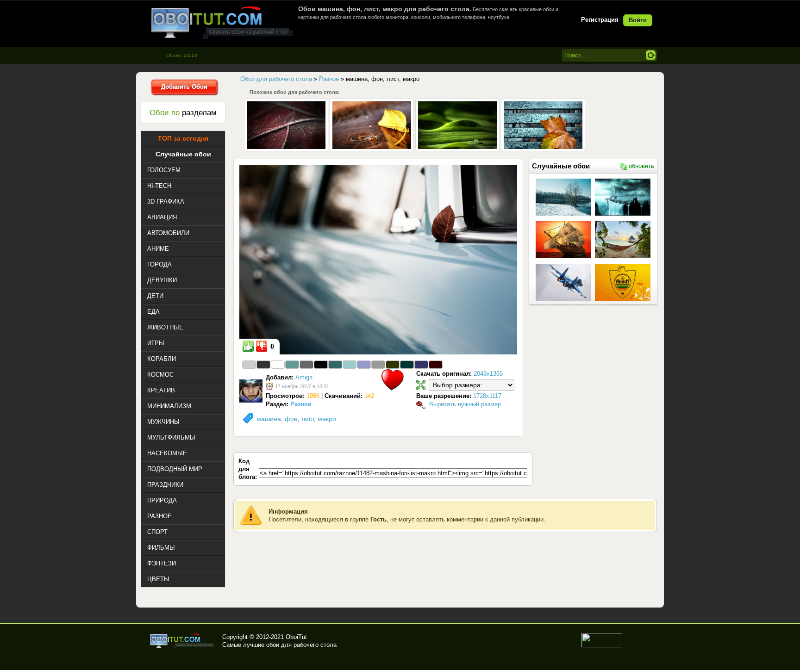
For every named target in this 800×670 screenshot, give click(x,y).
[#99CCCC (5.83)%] (349, 364)
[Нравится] (248, 346)
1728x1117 (487, 395)
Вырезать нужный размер (465, 404)
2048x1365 (488, 373)
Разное (300, 404)
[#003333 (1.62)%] (407, 364)
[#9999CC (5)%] (364, 364)
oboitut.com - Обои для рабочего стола (222, 22)
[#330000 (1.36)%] (436, 364)
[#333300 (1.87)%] (393, 364)
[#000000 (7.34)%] (321, 364)
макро (327, 418)
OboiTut (296, 636)
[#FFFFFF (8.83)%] (278, 364)
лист (307, 418)
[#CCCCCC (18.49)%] (249, 364)
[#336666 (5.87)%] (335, 364)
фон (291, 418)
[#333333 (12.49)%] (263, 364)
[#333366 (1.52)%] (421, 364)
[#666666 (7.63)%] (306, 364)
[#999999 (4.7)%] (378, 364)
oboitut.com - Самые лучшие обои (182, 641)
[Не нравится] (261, 346)
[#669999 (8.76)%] (292, 364)
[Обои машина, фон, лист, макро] (378, 259)
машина (268, 418)
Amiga (303, 377)
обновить (641, 165)
